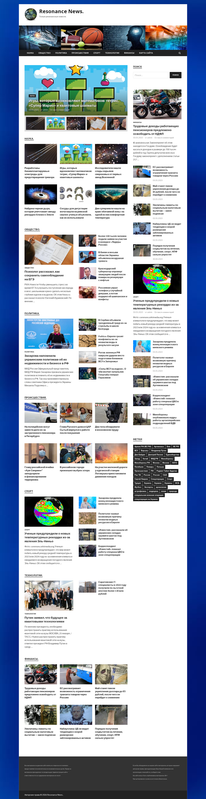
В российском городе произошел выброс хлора (75, 469)
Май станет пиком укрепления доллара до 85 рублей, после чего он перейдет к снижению (110, 693)
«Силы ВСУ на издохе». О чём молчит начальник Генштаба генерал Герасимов (112, 373)
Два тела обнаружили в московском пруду (107, 428)
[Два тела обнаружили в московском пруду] (111, 423)
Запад (137, 459)
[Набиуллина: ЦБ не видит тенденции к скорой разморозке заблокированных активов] (76, 725)
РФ (152, 471)
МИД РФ (154, 459)
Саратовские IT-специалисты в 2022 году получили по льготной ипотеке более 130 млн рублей (112, 588)
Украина (147, 483)
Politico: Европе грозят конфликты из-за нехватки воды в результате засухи (110, 340)
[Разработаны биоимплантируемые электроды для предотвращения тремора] (41, 164)
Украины (168, 483)
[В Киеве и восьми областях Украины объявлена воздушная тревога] (87, 262)
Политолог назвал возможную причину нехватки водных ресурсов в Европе (109, 518)
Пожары (150, 467)
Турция (138, 483)
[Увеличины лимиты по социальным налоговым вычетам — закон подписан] (41, 725)
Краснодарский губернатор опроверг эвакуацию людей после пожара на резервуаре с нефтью (112, 274)
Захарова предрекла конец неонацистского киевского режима (110, 501)
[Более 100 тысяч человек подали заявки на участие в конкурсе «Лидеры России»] (87, 245)
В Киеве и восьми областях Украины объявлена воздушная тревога (111, 256)
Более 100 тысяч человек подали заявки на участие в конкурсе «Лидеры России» (112, 240)
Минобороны (167, 459)
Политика (61, 53)
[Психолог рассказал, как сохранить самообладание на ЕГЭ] (49, 265)
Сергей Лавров (141, 479)
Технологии (112, 53)
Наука (30, 53)
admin (45, 110)
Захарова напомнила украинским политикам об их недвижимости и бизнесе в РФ (47, 359)
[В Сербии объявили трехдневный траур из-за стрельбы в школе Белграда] (87, 330)
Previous (29, 90)
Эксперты (148, 487)
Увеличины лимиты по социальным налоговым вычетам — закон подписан (40, 731)
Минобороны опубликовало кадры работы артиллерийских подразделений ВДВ (166, 418)
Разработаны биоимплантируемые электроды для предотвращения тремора (39, 172)
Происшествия (80, 53)
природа (173, 491)
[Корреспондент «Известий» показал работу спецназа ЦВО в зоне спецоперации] (87, 556)
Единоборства (172, 454)
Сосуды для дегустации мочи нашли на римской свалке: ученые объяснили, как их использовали (76, 213)
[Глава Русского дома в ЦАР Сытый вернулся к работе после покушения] (76, 423)
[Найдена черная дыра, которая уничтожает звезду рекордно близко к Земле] (41, 205)
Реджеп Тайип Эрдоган (167, 471)
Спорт (96, 53)
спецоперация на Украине (146, 499)
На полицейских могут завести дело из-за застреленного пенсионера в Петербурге (40, 431)
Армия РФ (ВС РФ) (143, 446)
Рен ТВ (138, 475)
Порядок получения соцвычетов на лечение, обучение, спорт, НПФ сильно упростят (109, 733)
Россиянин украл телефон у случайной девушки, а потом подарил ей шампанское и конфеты (112, 293)
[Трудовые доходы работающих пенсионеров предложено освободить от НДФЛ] (41, 685)
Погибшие (139, 467)
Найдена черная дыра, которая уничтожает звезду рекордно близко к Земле (40, 211)
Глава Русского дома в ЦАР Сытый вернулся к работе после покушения (75, 429)
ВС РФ (176, 446)
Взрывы (144, 450)
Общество (44, 53)
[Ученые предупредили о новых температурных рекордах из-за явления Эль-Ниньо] (49, 527)
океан (163, 491)
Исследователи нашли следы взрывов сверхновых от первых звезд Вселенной (108, 172)
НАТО (174, 463)
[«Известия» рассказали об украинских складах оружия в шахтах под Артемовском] (87, 539)
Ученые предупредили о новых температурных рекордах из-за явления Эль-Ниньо (47, 537)
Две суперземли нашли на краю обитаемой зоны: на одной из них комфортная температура (110, 213)
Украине (157, 483)
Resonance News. (61, 11)
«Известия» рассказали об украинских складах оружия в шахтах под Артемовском (113, 534)
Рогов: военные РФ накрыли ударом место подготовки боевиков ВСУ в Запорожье (111, 356)
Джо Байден (140, 454)
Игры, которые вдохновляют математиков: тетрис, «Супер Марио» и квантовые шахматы (76, 172)
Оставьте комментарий (59, 110)
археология (161, 487)
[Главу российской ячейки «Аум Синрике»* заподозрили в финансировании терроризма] (41, 464)
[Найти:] (157, 75)
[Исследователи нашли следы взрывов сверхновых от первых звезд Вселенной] (111, 164)
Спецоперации (157, 479)
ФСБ (177, 483)
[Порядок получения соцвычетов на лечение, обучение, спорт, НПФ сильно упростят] (111, 725)
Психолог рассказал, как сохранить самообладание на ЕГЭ (44, 275)
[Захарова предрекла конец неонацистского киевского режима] (87, 507)
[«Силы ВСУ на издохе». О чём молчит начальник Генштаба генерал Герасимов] (87, 378)
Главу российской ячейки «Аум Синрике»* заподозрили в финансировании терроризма (39, 473)
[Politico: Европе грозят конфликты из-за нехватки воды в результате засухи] (87, 346)
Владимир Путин (158, 450)
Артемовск (159, 446)
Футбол (138, 487)
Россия (156, 475)
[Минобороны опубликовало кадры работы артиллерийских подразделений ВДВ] (142, 424)
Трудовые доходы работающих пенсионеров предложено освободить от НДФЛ (40, 693)
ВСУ (136, 450)
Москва (156, 463)
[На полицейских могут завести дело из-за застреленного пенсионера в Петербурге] (41, 423)
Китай (145, 459)
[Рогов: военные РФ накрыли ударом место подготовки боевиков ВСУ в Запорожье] (87, 362)
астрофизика (140, 491)
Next (123, 90)
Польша (160, 467)
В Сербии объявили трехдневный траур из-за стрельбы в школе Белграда (112, 324)
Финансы (129, 53)
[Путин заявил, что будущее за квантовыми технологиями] (49, 611)
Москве (165, 463)
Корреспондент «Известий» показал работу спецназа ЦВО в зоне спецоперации (111, 550)
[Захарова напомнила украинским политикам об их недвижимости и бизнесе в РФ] (49, 349)
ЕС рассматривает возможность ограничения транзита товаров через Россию (75, 693)
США (165, 475)
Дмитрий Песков (155, 454)
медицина (153, 491)
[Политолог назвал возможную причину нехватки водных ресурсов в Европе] (87, 523)
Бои (168, 446)
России (147, 475)
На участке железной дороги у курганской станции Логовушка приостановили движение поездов (111, 472)
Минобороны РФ (142, 463)
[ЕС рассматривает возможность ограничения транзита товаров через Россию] (76, 685)
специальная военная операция (149, 495)
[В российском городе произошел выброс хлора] (76, 464)
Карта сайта (146, 53)
